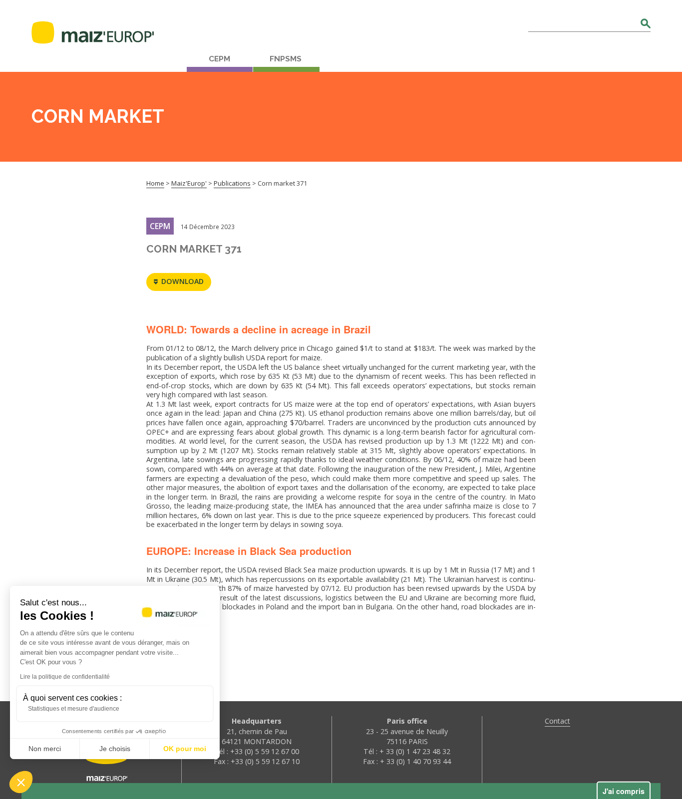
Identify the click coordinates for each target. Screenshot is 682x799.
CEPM (219, 58)
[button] (21, 782)
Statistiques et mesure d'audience (73, 708)
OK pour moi (184, 749)
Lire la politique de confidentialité (65, 676)
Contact (557, 721)
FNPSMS (286, 58)
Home (155, 183)
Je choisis (114, 749)
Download (182, 281)
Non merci (44, 749)
